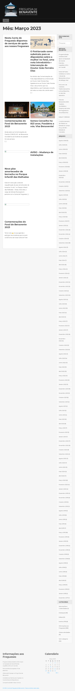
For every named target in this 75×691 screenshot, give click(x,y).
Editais (61, 617)
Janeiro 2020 (62, 489)
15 (50, 666)
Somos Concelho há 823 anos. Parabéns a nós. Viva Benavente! (42, 123)
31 (55, 671)
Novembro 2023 (63, 286)
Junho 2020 (62, 467)
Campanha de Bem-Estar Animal (12, 682)
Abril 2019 (61, 528)
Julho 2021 (62, 410)
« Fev (48, 672)
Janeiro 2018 (62, 593)
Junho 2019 (62, 519)
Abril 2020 (62, 476)
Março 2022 (62, 375)
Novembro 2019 (63, 497)
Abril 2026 (62, 158)
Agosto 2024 (62, 247)
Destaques (62, 613)
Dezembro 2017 (63, 598)
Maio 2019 (62, 524)
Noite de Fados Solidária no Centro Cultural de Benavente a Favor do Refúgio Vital (64, 76)
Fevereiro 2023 (63, 325)
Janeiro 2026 (62, 171)
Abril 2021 (61, 423)
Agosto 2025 (62, 195)
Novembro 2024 (63, 234)
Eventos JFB (62, 621)
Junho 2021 (62, 415)
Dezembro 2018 (63, 545)
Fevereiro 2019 (63, 537)
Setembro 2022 (63, 349)
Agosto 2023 (62, 299)
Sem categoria (63, 639)
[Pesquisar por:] (65, 43)
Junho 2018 (62, 571)
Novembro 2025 (63, 182)
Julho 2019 (62, 515)
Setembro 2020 (63, 454)
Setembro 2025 (63, 190)
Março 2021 (62, 428)
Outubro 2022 (63, 345)
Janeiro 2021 (62, 436)
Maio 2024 (62, 260)
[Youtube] (71, 19)
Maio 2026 (62, 153)
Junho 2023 (62, 308)
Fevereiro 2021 (63, 432)
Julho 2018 (62, 567)
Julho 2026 (62, 145)
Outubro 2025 (63, 186)
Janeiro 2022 (62, 384)
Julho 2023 (62, 304)
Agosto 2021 (62, 406)
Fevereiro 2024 (63, 273)
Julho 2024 (62, 251)
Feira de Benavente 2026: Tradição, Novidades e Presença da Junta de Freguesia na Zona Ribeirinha (64, 106)
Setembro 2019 (63, 506)
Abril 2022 (61, 371)
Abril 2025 (61, 212)
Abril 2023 (62, 317)
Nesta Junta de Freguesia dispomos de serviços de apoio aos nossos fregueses (17, 42)
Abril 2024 (62, 264)
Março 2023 (62, 321)
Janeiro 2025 (62, 225)
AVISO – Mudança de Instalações (41, 153)
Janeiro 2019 (62, 541)
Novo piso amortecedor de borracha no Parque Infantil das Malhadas (17, 172)
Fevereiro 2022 (63, 380)
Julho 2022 (62, 358)
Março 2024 (62, 269)
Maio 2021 (61, 419)
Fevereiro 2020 (63, 484)
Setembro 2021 (63, 402)
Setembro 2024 (63, 243)
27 (46, 671)
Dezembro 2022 (63, 334)
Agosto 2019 (62, 510)
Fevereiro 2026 (63, 166)
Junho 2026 (62, 149)
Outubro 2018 (63, 554)
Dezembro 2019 (63, 493)
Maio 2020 (62, 471)
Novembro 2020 (64, 445)
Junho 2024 (62, 256)
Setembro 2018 (63, 558)
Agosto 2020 (62, 458)
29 (50, 671)
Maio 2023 (62, 312)
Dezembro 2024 (64, 230)
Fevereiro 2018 (63, 589)
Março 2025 (62, 216)
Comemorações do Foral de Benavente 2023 (16, 123)
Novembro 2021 (63, 393)
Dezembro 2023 (64, 282)
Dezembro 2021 (63, 389)
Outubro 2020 (63, 449)
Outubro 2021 (63, 397)
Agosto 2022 (62, 354)
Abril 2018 (61, 580)
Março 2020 (62, 480)
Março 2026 (62, 162)
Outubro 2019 (63, 502)
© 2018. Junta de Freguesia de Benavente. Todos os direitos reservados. (21, 688)
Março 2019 (62, 532)
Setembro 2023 (63, 295)
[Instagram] (68, 19)
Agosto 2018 (62, 563)
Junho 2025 (62, 203)
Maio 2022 (62, 367)
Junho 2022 (62, 362)
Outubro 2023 (63, 291)
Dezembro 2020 (64, 441)
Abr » (57, 672)
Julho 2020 (62, 463)
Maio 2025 (62, 208)
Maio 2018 (62, 576)
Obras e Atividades (64, 632)
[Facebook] (65, 19)
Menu (5, 20)
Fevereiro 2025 (63, 221)
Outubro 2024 (63, 238)
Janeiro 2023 (62, 330)
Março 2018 (62, 584)
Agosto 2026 (62, 140)
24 (55, 668)
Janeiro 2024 (62, 277)
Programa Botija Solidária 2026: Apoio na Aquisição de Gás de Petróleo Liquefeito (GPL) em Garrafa (64, 61)
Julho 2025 (62, 199)
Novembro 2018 (63, 550)
